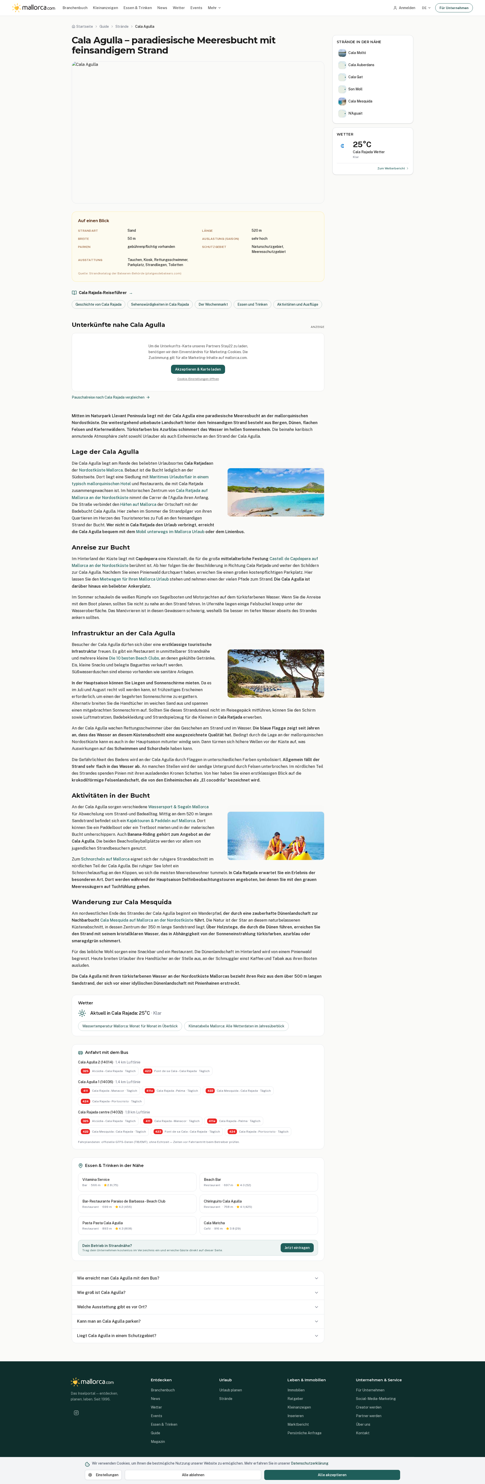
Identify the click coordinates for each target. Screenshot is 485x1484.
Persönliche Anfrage (304, 1433)
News (162, 8)
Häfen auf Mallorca (138, 504)
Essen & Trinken (138, 8)
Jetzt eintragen (297, 1248)
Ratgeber (295, 1399)
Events (196, 8)
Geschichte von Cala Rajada (99, 304)
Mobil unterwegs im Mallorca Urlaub (170, 531)
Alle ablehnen (193, 1475)
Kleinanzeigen (105, 8)
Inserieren (295, 1416)
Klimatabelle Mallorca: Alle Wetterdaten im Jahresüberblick (236, 1026)
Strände (225, 1399)
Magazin (158, 1442)
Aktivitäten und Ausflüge (297, 304)
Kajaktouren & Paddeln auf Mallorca (161, 820)
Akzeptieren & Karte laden (198, 369)
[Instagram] (76, 1412)
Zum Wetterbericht (391, 168)
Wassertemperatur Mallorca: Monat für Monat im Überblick (130, 1026)
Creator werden (368, 1407)
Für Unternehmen (454, 8)
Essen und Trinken (252, 304)
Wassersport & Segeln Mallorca (178, 806)
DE (424, 8)
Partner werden (368, 1416)
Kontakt (363, 1433)
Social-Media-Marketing (376, 1399)
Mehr (212, 8)
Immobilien (296, 1390)
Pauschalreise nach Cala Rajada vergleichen (108, 397)
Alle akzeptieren (332, 1475)
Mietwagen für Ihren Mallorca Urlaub (134, 579)
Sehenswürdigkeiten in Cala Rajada (160, 304)
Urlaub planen (230, 1390)
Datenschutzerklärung (309, 1463)
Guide (155, 1433)
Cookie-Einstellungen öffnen (198, 379)
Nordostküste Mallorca (101, 470)
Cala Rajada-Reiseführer (106, 292)
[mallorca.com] (33, 7)
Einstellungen (107, 1475)
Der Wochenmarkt (213, 304)
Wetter (179, 8)
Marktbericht (298, 1424)
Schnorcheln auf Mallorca (105, 859)
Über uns (363, 1424)
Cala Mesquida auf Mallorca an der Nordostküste (146, 920)
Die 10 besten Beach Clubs (134, 658)
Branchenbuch (75, 8)
